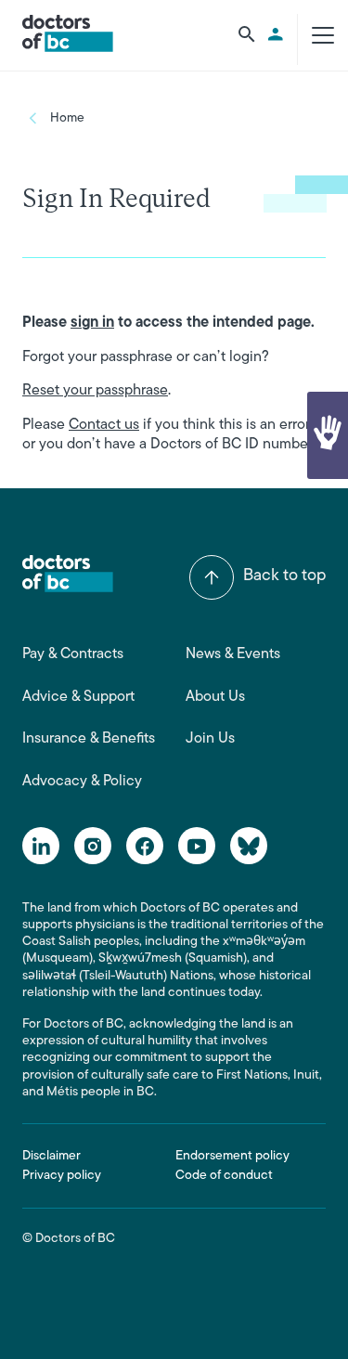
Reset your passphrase (95, 390)
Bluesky (248, 845)
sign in (92, 323)
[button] (327, 436)
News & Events (233, 654)
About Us (215, 697)
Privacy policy (61, 1176)
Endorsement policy (232, 1156)
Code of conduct (224, 1176)
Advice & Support (78, 697)
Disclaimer (51, 1156)
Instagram (92, 845)
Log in (278, 34)
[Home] (67, 33)
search (247, 34)
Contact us (104, 425)
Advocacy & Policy (82, 781)
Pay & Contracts (72, 654)
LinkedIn (40, 845)
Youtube (196, 845)
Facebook (144, 845)
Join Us (210, 738)
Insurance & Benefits (88, 738)
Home (67, 118)
